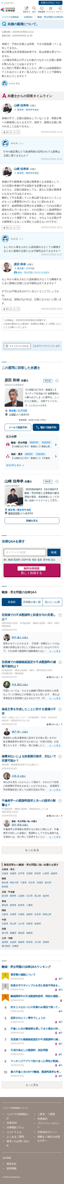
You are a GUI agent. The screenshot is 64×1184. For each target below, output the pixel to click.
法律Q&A (12, 1122)
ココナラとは (14, 1132)
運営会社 (12, 1163)
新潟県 (5, 896)
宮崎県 (46, 942)
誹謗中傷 (26, 559)
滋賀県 (29, 914)
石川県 (29, 896)
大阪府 (5, 914)
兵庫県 (13, 914)
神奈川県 (14, 882)
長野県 (13, 896)
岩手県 (21, 873)
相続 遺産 (37, 559)
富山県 (37, 896)
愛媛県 (13, 933)
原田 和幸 (23, 264)
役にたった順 (52, 602)
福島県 (54, 873)
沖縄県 (15, 946)
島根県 (37, 923)
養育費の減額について (23, 974)
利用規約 (42, 1118)
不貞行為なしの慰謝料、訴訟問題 (29, 1050)
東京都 (20, 268)
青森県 (13, 873)
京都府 (21, 914)
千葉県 (23, 882)
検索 (54, 552)
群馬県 (5, 886)
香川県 (5, 933)
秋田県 (37, 873)
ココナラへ (9, 3)
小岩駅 (13, 414)
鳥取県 (29, 923)
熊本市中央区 (32, 109)
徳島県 (29, 933)
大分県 (37, 942)
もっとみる (32, 850)
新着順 (11, 602)
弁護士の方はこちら (50, 2)
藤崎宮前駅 (14, 513)
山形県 (46, 873)
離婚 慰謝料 (14, 559)
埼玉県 (31, 882)
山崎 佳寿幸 (25, 105)
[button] (32, 465)
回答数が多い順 (32, 602)
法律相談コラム (15, 1127)
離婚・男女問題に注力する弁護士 (33, 272)
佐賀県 (13, 942)
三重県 (29, 905)
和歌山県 (47, 914)
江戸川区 (30, 268)
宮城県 (29, 873)
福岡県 (5, 942)
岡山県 (13, 923)
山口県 (21, 923)
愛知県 (5, 905)
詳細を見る (32, 520)
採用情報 (12, 1168)
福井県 (46, 896)
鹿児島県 (6, 946)
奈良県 (37, 914)
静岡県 (13, 905)
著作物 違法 (49, 559)
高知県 (21, 933)
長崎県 (21, 942)
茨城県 (40, 882)
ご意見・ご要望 (46, 1114)
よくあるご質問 (15, 1136)
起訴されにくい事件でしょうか (28, 1017)
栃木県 (48, 882)
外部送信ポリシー (47, 1132)
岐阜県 (21, 905)
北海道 (5, 873)
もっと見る (32, 1084)
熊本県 (20, 109)
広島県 (5, 923)
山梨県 (21, 896)
